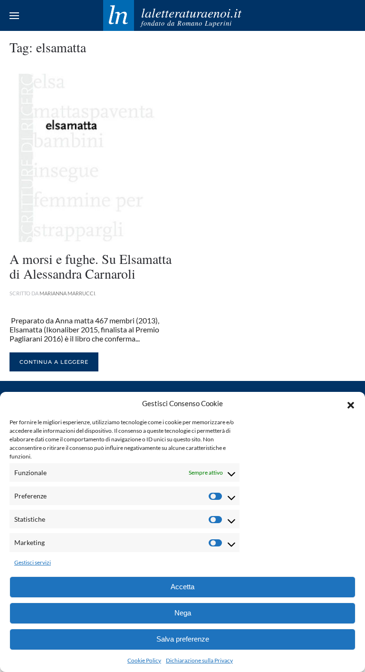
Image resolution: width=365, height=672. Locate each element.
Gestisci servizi (32, 562)
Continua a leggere (53, 362)
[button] (350, 404)
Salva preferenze (182, 639)
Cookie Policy (144, 660)
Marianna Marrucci (67, 293)
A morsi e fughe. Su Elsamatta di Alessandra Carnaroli (91, 266)
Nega (182, 613)
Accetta (182, 587)
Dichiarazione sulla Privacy (199, 660)
